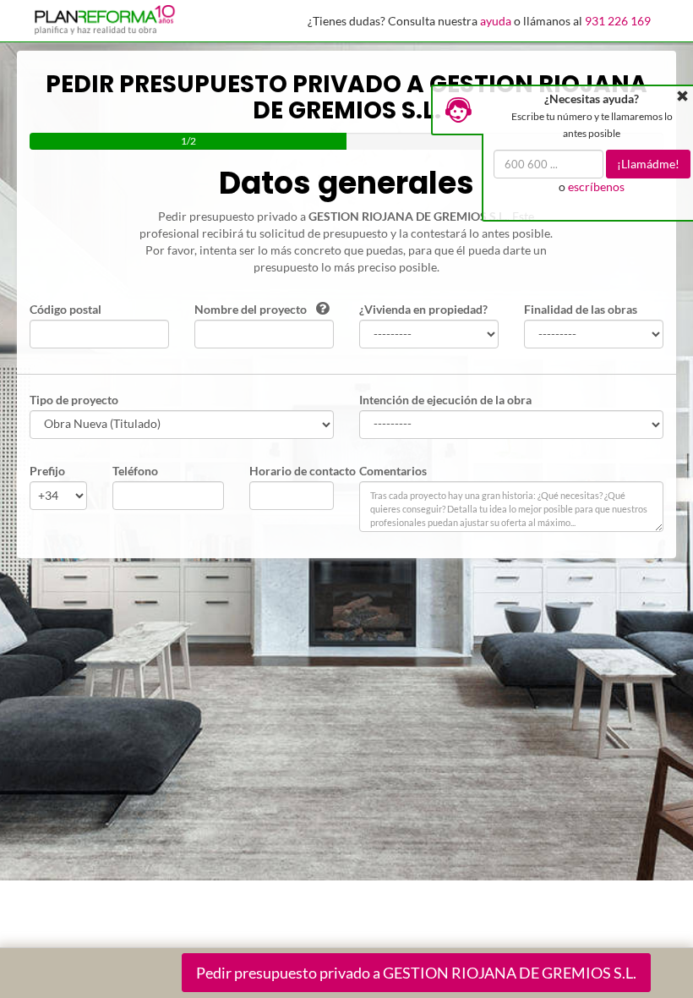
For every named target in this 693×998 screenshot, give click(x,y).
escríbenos (596, 186)
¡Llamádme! (648, 163)
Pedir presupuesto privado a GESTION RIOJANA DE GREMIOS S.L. (416, 972)
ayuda (495, 21)
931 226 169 (618, 21)
